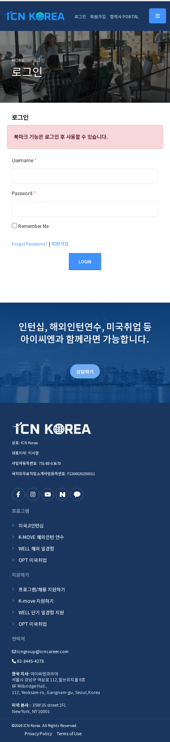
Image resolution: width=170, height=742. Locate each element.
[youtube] (47, 494)
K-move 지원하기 (36, 600)
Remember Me (33, 225)
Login (85, 262)
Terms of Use (69, 733)
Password (24, 193)
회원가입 (98, 16)
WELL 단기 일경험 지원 (41, 612)
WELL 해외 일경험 (36, 548)
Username (24, 160)
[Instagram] (33, 494)
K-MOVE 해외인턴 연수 (41, 536)
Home (18, 60)
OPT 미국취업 (33, 559)
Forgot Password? (29, 244)
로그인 (80, 16)
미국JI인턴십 (31, 525)
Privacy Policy (38, 733)
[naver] (62, 494)
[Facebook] (18, 494)
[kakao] (76, 494)
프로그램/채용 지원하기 (42, 589)
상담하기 (85, 371)
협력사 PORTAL (124, 16)
